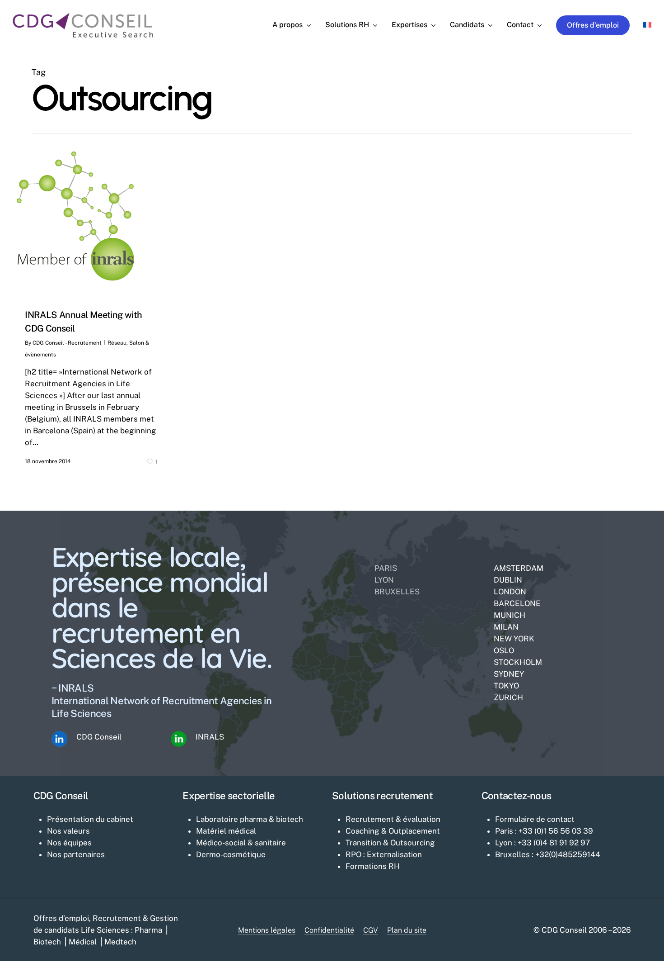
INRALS (210, 736)
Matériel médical (226, 830)
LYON (384, 579)
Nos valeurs (68, 830)
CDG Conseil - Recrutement (67, 343)
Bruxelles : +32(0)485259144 (547, 854)
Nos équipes (69, 842)
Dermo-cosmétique (231, 854)
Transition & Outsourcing (390, 842)
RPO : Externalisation (384, 854)
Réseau (117, 343)
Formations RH (373, 866)
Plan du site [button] (406, 930)
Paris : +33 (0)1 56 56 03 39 (544, 830)
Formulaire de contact (535, 819)
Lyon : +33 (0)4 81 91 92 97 (542, 842)
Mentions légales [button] (266, 930)
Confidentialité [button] (329, 930)
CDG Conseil (99, 736)
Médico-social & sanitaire (241, 842)
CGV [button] (370, 930)
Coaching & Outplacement (393, 830)
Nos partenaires (76, 854)
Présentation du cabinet (90, 819)
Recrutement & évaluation (393, 819)
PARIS (385, 568)
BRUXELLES (397, 591)
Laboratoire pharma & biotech (249, 819)
